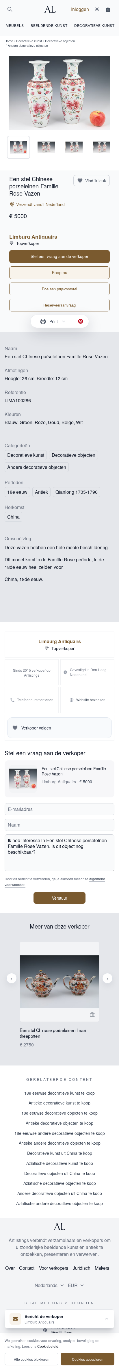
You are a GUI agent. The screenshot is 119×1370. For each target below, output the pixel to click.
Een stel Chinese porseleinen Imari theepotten (53, 1033)
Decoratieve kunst (29, 40)
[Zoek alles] (10, 9)
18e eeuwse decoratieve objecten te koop (59, 1113)
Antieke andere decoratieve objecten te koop (60, 1143)
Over (9, 1268)
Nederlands (46, 1285)
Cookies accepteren (87, 1359)
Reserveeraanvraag (59, 305)
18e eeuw (17, 492)
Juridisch (81, 1268)
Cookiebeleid (47, 1346)
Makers (102, 1268)
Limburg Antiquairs (33, 236)
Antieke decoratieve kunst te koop (59, 1103)
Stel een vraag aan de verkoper (59, 256)
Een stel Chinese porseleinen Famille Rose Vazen (74, 771)
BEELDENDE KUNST (49, 25)
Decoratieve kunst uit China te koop (59, 1153)
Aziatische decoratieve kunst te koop (59, 1163)
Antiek (41, 492)
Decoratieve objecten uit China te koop (59, 1173)
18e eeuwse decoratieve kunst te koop (59, 1093)
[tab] (18, 147)
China (13, 516)
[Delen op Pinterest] (80, 321)
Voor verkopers (53, 1268)
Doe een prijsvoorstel (59, 289)
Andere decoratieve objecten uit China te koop (59, 1193)
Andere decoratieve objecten (36, 467)
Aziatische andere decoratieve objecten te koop (59, 1203)
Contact (26, 1268)
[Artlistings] (51, 9)
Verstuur (59, 898)
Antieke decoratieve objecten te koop (59, 1123)
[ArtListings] (59, 1226)
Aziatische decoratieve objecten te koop (59, 1183)
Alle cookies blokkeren (31, 1359)
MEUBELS (15, 25)
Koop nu (59, 272)
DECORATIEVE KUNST (94, 25)
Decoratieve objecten (60, 40)
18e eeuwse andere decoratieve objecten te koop (59, 1133)
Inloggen (80, 9)
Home (9, 40)
